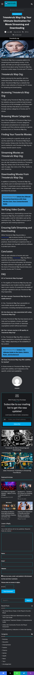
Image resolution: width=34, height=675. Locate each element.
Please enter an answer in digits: (10, 582)
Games (4, 653)
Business (5, 639)
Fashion (4, 647)
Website (3, 568)
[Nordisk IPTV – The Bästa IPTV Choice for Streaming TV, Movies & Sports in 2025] (25, 486)
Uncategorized (6, 664)
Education (5, 642)
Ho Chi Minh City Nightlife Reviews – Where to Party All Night (8, 493)
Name (3, 553)
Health (4, 656)
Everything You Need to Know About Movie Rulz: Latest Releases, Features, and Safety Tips (8, 514)
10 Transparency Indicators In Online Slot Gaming (16, 629)
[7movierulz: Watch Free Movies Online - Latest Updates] (11, 4)
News (4, 658)
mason (8, 32)
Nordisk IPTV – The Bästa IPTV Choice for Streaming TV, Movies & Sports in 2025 (25, 494)
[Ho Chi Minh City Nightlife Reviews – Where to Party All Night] (8, 486)
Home (13, 10)
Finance (4, 650)
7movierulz (16, 258)
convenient (5, 237)
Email (3, 561)
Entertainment (20, 10)
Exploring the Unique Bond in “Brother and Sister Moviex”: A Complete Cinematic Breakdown (25, 514)
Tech (3, 661)
